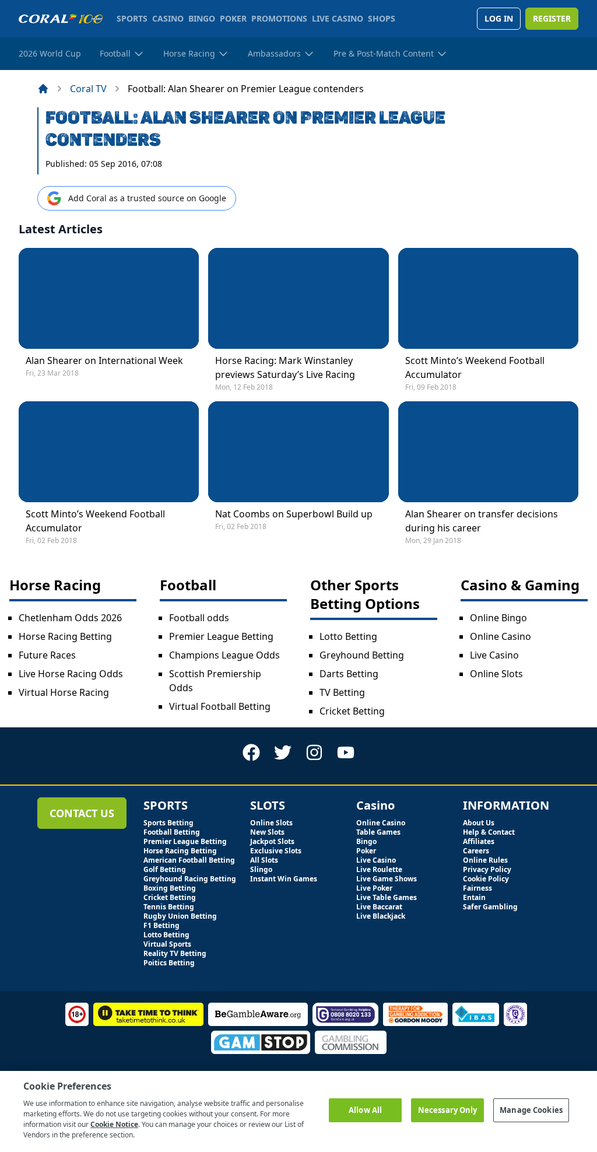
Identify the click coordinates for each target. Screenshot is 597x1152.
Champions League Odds (224, 655)
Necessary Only (447, 1110)
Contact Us (82, 813)
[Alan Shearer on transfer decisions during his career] (488, 451)
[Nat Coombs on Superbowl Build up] (298, 451)
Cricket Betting (352, 711)
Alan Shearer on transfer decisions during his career (481, 520)
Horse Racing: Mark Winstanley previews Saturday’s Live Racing (285, 367)
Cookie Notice (114, 1124)
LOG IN (498, 18)
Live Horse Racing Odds (71, 673)
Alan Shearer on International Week (104, 360)
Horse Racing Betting (65, 636)
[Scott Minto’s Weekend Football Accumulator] (488, 298)
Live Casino (494, 655)
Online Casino (500, 636)
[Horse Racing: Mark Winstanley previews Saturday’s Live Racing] (298, 298)
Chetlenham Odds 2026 (70, 617)
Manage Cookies (531, 1110)
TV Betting (342, 692)
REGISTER (552, 18)
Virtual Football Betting (220, 706)
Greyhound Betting (361, 655)
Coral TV (88, 88)
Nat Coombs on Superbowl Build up (294, 513)
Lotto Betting (348, 636)
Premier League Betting (221, 636)
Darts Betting (348, 673)
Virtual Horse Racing (64, 692)
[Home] (43, 88)
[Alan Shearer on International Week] (109, 298)
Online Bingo (498, 617)
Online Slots (496, 673)
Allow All (365, 1110)
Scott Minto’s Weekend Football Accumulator (475, 367)
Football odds (199, 617)
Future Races (47, 655)
